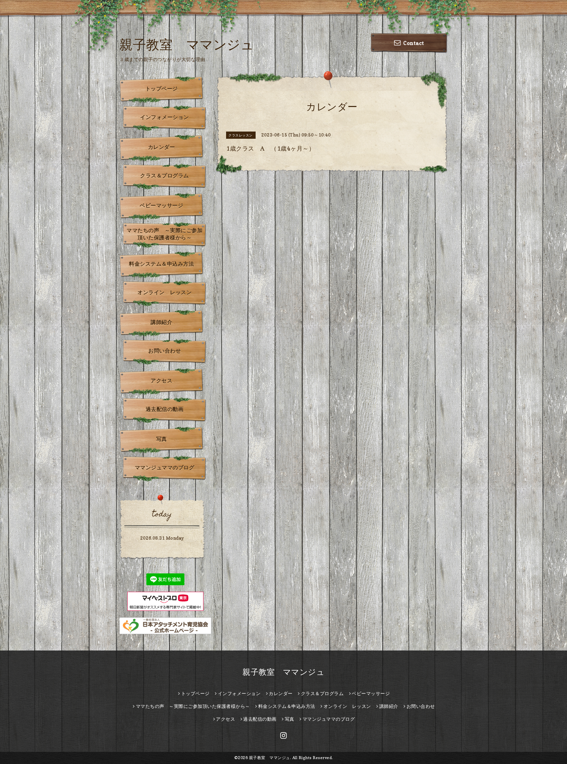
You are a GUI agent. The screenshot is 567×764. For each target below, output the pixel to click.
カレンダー (161, 147)
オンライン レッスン (164, 292)
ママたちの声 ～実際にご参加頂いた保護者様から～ (164, 234)
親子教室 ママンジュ (186, 44)
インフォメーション (164, 117)
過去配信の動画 (165, 409)
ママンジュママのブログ (165, 467)
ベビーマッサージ (161, 205)
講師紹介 (161, 322)
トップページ (161, 88)
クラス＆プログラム (164, 175)
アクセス (161, 380)
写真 (161, 439)
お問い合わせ (164, 350)
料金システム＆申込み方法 (161, 263)
